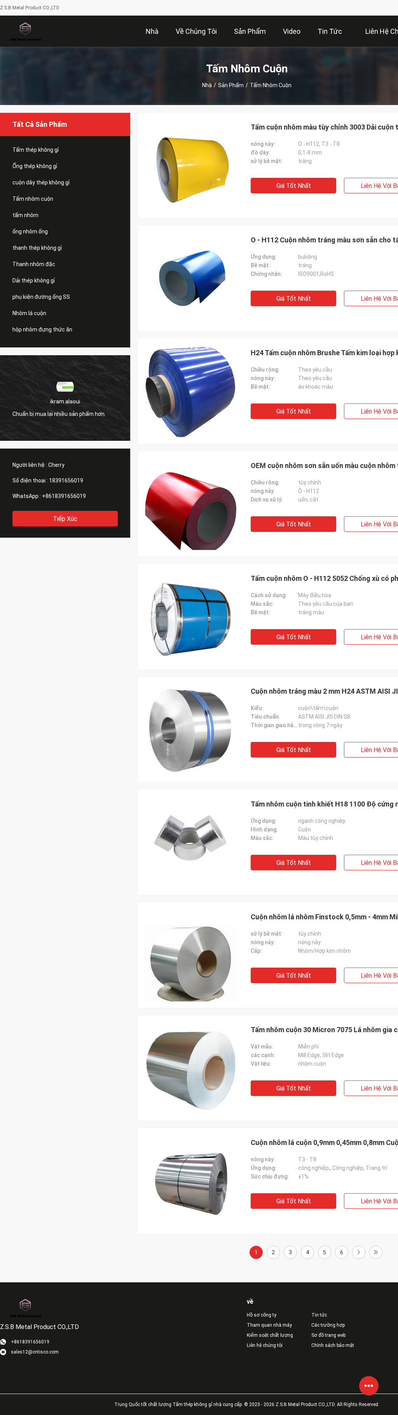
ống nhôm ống (30, 231)
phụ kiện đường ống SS (41, 297)
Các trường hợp (328, 1325)
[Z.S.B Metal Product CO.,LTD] (25, 31)
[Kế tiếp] (358, 1252)
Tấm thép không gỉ (35, 150)
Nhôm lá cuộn (29, 313)
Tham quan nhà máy (269, 1325)
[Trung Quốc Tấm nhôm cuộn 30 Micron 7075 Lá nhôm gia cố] (190, 1068)
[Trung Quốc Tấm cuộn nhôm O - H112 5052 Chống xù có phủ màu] (190, 617)
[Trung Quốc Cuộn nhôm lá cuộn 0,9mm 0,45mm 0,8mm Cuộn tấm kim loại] (190, 1181)
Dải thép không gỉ (33, 280)
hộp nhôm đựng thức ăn (42, 329)
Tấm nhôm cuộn (32, 199)
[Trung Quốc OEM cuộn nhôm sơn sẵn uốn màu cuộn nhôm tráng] (190, 504)
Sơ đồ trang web (328, 1335)
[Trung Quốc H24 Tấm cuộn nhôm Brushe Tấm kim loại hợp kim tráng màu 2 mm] (190, 391)
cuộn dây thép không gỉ (41, 182)
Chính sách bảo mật (332, 1345)
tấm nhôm (25, 215)
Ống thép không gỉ (34, 166)
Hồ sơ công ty (261, 1315)
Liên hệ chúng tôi (265, 1345)
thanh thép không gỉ (37, 248)
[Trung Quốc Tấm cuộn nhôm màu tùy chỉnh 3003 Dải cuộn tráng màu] (190, 165)
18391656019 (66, 480)
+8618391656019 (64, 496)
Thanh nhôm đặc (33, 264)
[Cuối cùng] (375, 1252)
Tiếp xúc (65, 519)
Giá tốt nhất (293, 185)
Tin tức (319, 1315)
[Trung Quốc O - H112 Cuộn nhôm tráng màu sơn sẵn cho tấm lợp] (190, 278)
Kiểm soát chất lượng (270, 1335)
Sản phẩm (231, 85)
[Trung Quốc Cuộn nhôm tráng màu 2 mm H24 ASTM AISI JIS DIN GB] (190, 729)
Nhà (207, 85)
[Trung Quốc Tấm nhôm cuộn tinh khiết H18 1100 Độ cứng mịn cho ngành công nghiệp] (190, 842)
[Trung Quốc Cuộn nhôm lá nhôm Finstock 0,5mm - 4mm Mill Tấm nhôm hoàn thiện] (190, 955)
